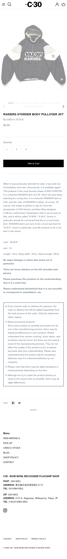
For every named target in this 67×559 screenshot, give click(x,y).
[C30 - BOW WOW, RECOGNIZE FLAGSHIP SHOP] (33, 4)
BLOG (6, 452)
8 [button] (56, 102)
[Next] (63, 106)
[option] (33, 54)
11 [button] (40, 106)
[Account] (56, 4)
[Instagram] (5, 510)
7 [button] (50, 102)
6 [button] (43, 102)
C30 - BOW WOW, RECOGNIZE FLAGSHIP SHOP (29, 548)
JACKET (33, 410)
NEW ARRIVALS (11, 438)
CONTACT (8, 462)
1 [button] (10, 102)
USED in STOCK (15, 119)
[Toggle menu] (3, 4)
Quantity (7, 142)
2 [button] (17, 102)
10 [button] (33, 106)
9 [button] (27, 106)
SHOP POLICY (11, 457)
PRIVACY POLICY (38, 539)
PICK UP (7, 443)
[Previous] (3, 106)
